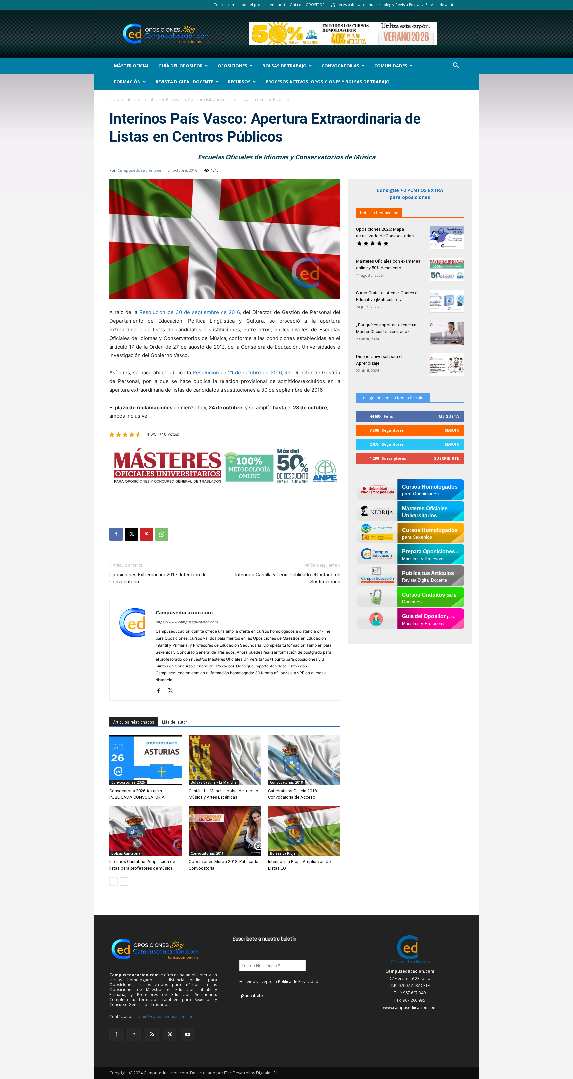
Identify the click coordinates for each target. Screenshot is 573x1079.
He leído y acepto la (278, 981)
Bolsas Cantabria (125, 853)
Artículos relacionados (133, 722)
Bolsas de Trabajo (284, 66)
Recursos (239, 82)
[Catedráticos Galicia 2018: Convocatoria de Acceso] (304, 760)
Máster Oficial (131, 66)
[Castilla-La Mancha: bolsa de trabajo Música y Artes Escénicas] (225, 760)
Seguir (452, 430)
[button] (456, 66)
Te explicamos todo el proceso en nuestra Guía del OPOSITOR (269, 4)
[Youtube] (187, 1034)
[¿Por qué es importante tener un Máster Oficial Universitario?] (447, 333)
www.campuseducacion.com (410, 1007)
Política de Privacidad (298, 981)
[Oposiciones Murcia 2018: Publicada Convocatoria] (225, 831)
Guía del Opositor (181, 66)
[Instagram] (134, 1034)
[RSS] (152, 1034)
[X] (131, 534)
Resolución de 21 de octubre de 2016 (237, 372)
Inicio (114, 99)
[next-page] (124, 881)
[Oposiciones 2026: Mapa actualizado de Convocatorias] (447, 237)
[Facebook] (116, 534)
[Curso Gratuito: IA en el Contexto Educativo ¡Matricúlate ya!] (447, 301)
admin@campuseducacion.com (165, 1016)
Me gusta (449, 416)
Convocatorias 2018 (286, 782)
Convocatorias (340, 66)
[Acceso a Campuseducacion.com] (410, 964)
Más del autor (174, 722)
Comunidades (390, 66)
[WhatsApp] (161, 534)
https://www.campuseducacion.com (187, 622)
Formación (127, 82)
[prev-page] (113, 881)
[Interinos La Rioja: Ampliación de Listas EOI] (304, 831)
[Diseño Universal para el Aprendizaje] (447, 364)
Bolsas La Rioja (283, 853)
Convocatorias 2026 (128, 782)
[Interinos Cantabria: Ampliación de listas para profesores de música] (145, 831)
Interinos (134, 99)
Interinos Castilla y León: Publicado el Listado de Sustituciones (287, 578)
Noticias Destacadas (379, 213)
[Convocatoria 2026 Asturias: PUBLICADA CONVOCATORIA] (145, 760)
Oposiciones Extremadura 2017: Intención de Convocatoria (158, 578)
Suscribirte (446, 458)
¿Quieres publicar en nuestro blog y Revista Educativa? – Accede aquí (392, 4)
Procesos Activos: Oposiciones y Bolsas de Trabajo (328, 82)
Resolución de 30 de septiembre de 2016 (189, 312)
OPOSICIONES (232, 66)
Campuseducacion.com (139, 170)
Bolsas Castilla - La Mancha (214, 782)
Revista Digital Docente (184, 82)
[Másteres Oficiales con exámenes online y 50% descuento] (447, 269)
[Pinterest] (146, 534)
